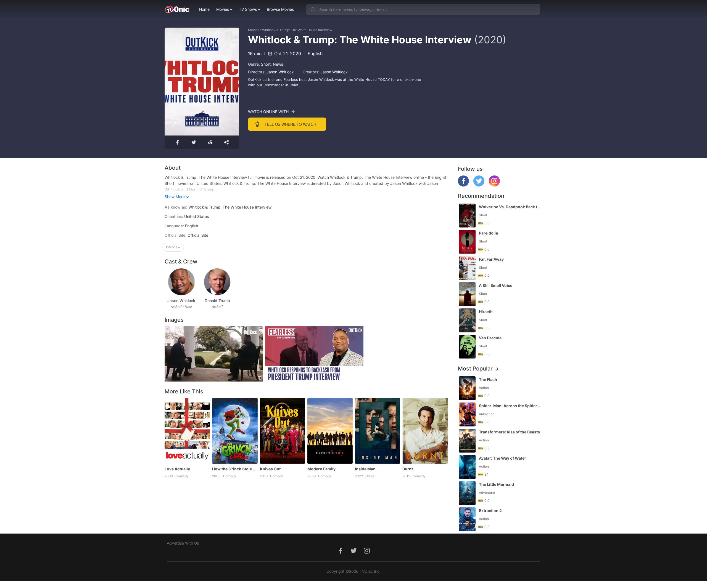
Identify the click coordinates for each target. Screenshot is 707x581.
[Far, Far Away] (467, 268)
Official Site (198, 235)
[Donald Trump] (217, 281)
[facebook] (463, 185)
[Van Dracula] (467, 347)
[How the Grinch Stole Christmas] (234, 431)
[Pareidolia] (467, 242)
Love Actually (177, 469)
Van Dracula (490, 337)
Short (266, 64)
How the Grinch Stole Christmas (234, 469)
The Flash (488, 379)
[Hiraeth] (467, 320)
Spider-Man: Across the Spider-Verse (510, 405)
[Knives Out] (282, 431)
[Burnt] (425, 431)
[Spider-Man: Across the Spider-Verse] (467, 415)
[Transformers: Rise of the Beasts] (467, 441)
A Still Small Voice (495, 285)
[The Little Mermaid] (467, 493)
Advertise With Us (183, 543)
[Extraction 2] (467, 519)
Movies (222, 9)
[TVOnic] (177, 9)
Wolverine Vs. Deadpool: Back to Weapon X (510, 206)
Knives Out (270, 469)
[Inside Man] (377, 431)
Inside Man (365, 469)
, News (277, 64)
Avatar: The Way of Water (502, 458)
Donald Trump (217, 300)
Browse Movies (280, 9)
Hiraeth (486, 311)
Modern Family (321, 469)
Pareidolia (488, 233)
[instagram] (494, 185)
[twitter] (478, 185)
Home (204, 9)
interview (173, 247)
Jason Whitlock (280, 72)
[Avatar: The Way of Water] (467, 467)
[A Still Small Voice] (467, 294)
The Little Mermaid (496, 484)
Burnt (407, 469)
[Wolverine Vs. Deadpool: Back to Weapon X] (467, 216)
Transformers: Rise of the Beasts (509, 432)
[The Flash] (467, 388)
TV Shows (248, 9)
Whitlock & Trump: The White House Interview (297, 30)
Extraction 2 (490, 510)
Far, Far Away (491, 259)
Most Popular (475, 368)
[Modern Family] (330, 431)
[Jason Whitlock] (181, 281)
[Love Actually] (187, 431)
